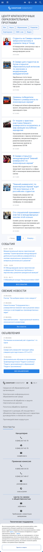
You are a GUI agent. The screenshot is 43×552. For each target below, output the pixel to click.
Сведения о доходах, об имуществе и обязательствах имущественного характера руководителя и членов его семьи (21, 413)
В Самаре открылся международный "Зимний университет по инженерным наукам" (25, 159)
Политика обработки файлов (15, 407)
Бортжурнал (7, 32)
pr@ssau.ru (22, 506)
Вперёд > (30, 238)
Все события (21, 284)
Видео (29, 32)
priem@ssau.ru (22, 484)
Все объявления (21, 371)
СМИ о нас (20, 32)
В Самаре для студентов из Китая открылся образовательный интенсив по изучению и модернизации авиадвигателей (26, 68)
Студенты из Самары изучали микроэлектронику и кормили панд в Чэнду (27, 40)
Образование (22, 27)
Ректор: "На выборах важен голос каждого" (20, 298)
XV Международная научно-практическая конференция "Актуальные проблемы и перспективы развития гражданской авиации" (21, 270)
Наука (11, 27)
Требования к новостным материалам (22, 515)
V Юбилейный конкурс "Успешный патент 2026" (21, 280)
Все (4, 27)
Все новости (21, 327)
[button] (30, 2)
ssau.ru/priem (22, 491)
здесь (12, 531)
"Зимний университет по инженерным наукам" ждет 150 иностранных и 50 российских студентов (26, 188)
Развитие (34, 27)
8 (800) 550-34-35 (22, 469)
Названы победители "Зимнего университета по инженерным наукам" (25, 99)
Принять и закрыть (21, 547)
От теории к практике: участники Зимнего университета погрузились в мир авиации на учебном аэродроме (26, 125)
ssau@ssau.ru (22, 456)
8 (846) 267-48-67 (22, 476)
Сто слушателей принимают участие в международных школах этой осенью (26, 214)
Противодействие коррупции (16, 419)
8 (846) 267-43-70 (22, 441)
